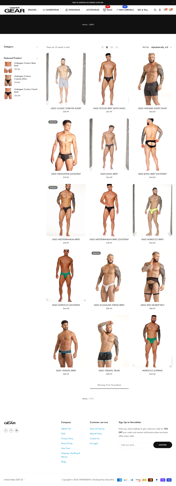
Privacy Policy (67, 438)
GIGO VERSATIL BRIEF (66, 370)
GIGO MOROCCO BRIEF (152, 239)
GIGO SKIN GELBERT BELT (152, 305)
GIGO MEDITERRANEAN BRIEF (66, 239)
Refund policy (96, 433)
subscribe (163, 445)
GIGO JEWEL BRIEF (109, 174)
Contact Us (94, 438)
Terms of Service (97, 428)
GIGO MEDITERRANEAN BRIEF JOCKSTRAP (109, 239)
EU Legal (94, 443)
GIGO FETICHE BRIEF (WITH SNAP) (109, 108)
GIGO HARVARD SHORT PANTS (152, 108)
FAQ (63, 433)
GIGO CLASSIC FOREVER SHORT (66, 108)
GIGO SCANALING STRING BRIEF (109, 305)
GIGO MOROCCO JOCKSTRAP (66, 305)
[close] (173, 2)
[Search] (155, 10)
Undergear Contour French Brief (25, 90)
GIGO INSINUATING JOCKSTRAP (66, 174)
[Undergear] (14, 10)
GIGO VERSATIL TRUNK (109, 370)
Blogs (63, 461)
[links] (6, 430)
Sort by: (146, 47)
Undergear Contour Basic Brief (25, 64)
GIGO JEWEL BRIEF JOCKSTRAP (152, 174)
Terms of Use (67, 443)
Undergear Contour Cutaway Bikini (22, 77)
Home (84, 24)
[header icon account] (160, 10)
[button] (83, 58)
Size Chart (65, 448)
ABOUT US (66, 428)
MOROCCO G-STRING (152, 370)
